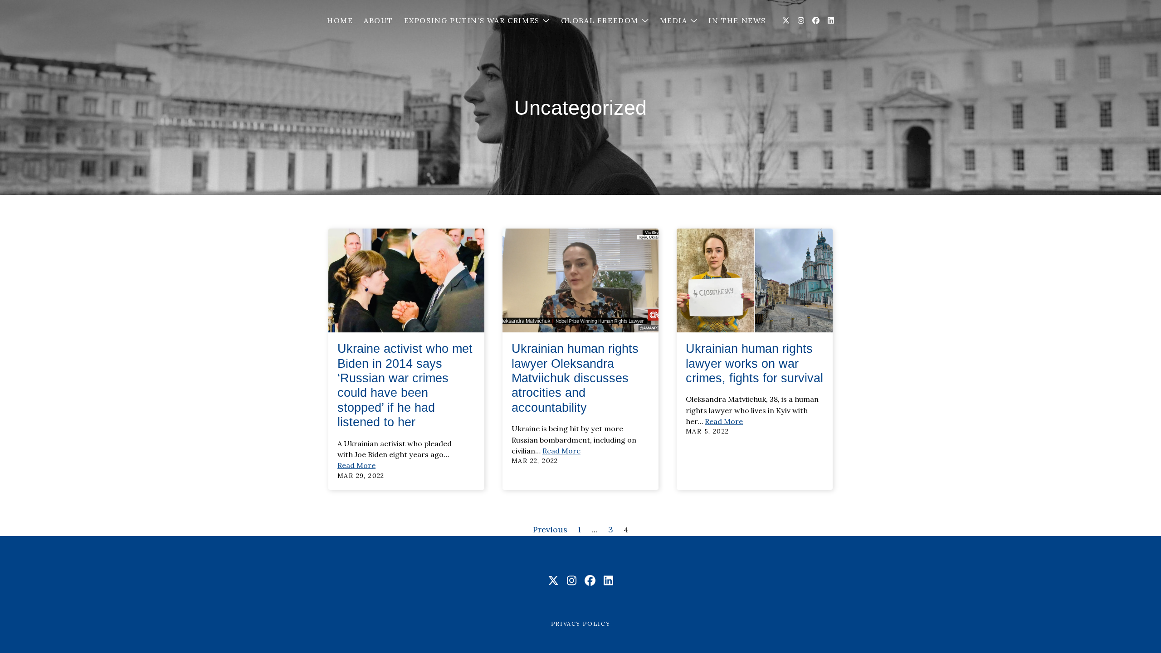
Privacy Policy (580, 624)
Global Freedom (601, 20)
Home (340, 20)
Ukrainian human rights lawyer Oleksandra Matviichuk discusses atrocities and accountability (575, 378)
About (378, 20)
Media (675, 20)
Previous (550, 529)
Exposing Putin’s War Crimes (473, 20)
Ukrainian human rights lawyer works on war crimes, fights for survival (754, 363)
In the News (737, 20)
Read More (356, 465)
